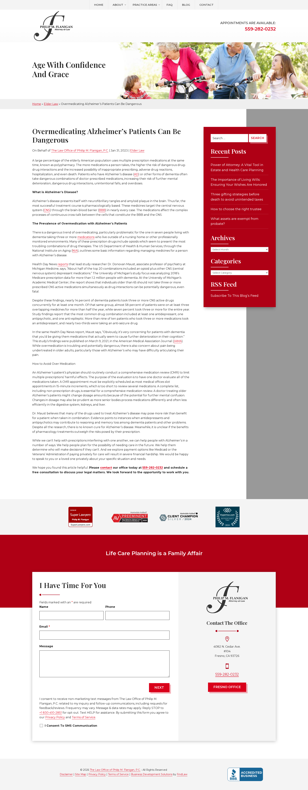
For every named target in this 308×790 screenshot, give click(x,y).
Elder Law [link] (137, 150)
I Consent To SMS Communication (71, 725)
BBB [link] (102, 210)
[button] (304, 764)
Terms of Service (83, 717)
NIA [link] (75, 250)
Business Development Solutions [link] (151, 774)
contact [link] (106, 467)
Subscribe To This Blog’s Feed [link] (234, 296)
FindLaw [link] (182, 774)
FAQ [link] (169, 4)
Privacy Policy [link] (97, 774)
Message (46, 646)
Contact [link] (206, 4)
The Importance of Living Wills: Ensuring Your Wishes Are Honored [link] (239, 182)
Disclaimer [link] (66, 774)
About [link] (118, 4)
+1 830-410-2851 (50, 712)
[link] (53, 26)
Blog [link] (186, 4)
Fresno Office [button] (227, 687)
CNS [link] (47, 210)
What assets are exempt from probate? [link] (234, 221)
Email (44, 626)
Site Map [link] (80, 774)
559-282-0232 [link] (260, 29)
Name (43, 607)
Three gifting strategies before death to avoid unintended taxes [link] (237, 196)
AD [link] (136, 174)
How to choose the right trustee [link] (236, 209)
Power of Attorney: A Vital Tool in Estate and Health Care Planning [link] (237, 167)
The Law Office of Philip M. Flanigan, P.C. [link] (79, 150)
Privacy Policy (55, 717)
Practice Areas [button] (145, 4)
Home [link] (98, 4)
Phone (110, 607)
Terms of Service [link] (118, 774)
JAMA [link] (178, 341)
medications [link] (85, 237)
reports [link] (63, 264)
